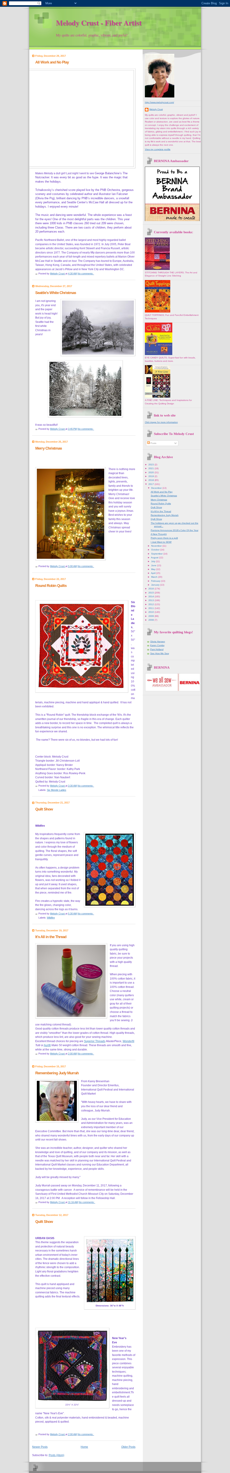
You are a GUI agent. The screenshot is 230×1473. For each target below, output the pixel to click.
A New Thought (159, 534)
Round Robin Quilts (50, 585)
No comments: (85, 273)
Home (84, 1446)
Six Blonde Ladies (56, 790)
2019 (151, 476)
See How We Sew (159, 653)
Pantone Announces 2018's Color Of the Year (174, 530)
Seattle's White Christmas (55, 292)
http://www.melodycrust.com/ (159, 102)
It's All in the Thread (50, 936)
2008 (151, 620)
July (153, 561)
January (155, 585)
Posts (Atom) (56, 1455)
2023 (151, 464)
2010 (151, 612)
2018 (151, 480)
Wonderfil (128, 1041)
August (155, 557)
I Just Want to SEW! (161, 542)
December (156, 488)
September (157, 553)
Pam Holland (157, 649)
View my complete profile (157, 149)
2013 (151, 600)
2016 (151, 588)
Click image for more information (161, 422)
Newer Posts (40, 1446)
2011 (151, 608)
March (154, 577)
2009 (151, 616)
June (154, 565)
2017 (151, 484)
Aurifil (47, 1045)
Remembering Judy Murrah (57, 1073)
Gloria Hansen (157, 641)
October (155, 549)
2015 (151, 592)
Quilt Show (44, 809)
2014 (151, 596)
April (153, 573)
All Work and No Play (52, 62)
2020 (151, 472)
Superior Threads (94, 1041)
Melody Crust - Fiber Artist (99, 22)
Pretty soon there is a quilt (164, 538)
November (156, 546)
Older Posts (128, 1446)
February (156, 581)
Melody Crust (156, 109)
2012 (151, 604)
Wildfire (51, 917)
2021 (151, 468)
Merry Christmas (48, 448)
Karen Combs (157, 645)
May (153, 569)
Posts (153, 443)
